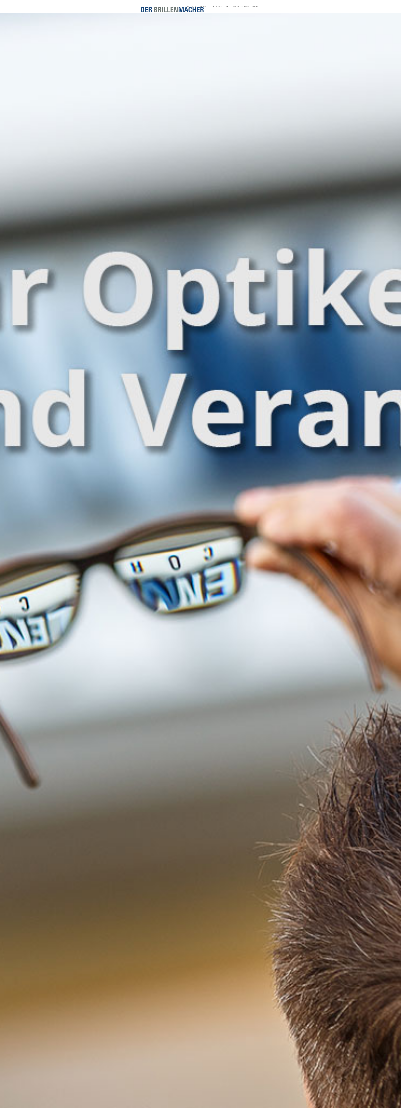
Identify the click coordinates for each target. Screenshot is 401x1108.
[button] (198, 6)
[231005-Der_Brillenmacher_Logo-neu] (172, 6)
